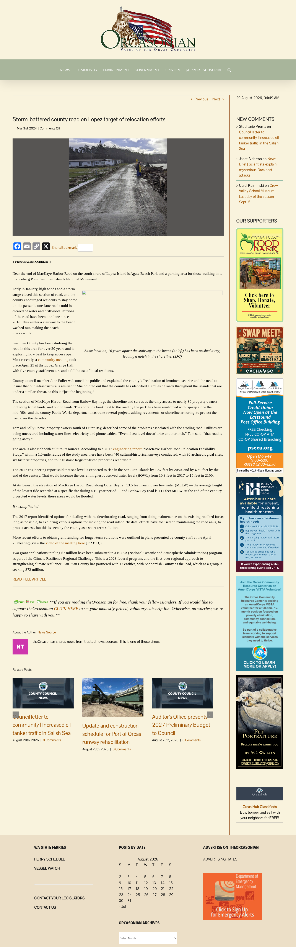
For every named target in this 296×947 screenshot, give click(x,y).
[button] (229, 69)
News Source (46, 632)
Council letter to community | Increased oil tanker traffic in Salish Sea (42, 724)
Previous (201, 99)
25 (138, 894)
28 (163, 894)
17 (129, 888)
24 (129, 894)
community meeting (53, 360)
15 (171, 882)
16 (121, 888)
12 (146, 882)
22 (171, 888)
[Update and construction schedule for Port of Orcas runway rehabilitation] (112, 697)
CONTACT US (45, 907)
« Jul (122, 906)
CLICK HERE (66, 608)
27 (154, 894)
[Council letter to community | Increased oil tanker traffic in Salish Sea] (43, 692)
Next (216, 99)
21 (162, 888)
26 (146, 894)
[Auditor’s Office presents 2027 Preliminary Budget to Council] (182, 692)
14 (162, 882)
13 (154, 882)
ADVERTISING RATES (220, 859)
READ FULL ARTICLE (29, 579)
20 (154, 888)
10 (129, 882)
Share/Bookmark (64, 247)
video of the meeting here (65, 543)
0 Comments (52, 740)
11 (137, 882)
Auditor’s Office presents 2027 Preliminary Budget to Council (181, 724)
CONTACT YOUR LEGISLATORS (59, 898)
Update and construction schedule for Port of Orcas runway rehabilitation (111, 733)
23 (121, 894)
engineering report (127, 449)
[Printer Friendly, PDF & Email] (31, 602)
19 (146, 888)
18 (137, 888)
